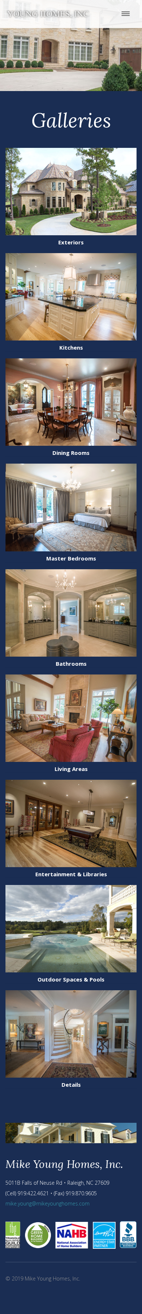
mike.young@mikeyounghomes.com (47, 1203)
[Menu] (125, 14)
